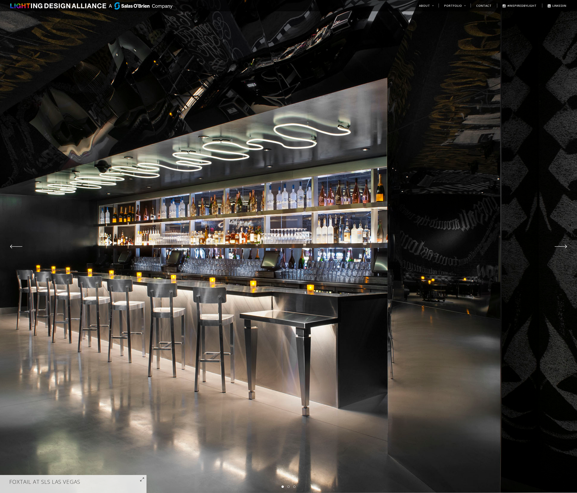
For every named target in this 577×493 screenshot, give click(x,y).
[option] (288, 246)
